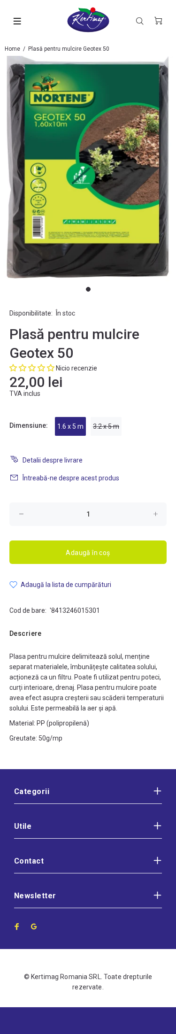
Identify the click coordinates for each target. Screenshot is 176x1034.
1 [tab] (88, 289)
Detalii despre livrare (53, 460)
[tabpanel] (88, 168)
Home (12, 49)
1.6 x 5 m (70, 426)
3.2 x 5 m (106, 426)
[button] (31, 368)
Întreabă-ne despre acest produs (71, 478)
